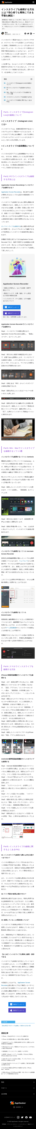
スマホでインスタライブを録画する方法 (19, 97)
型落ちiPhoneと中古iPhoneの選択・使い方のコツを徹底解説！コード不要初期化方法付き (18, 1073)
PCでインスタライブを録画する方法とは (19, 88)
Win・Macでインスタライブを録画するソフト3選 (19, 93)
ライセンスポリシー (18, 1126)
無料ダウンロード (13, 307)
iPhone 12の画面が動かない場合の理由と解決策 (15, 1039)
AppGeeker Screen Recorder (10, 192)
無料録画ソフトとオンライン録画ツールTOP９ (15, 1051)
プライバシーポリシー (12, 1124)
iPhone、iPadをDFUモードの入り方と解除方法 (15, 1036)
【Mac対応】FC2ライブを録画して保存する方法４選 (15, 1025)
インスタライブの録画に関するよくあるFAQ (19, 100)
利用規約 (4, 1124)
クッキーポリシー (22, 1124)
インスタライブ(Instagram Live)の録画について (19, 83)
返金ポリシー (31, 1124)
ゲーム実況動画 (11, 628)
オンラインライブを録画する (11, 226)
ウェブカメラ (23, 561)
